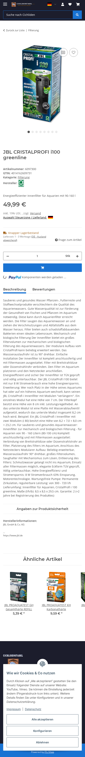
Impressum (14, 709)
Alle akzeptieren (42, 719)
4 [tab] (40, 132)
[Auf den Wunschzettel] (73, 52)
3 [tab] (36, 132)
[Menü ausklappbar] (5, 2)
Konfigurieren (42, 730)
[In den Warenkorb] (6, 43)
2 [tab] (32, 132)
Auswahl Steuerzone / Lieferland (25, 217)
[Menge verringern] (7, 256)
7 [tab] (52, 132)
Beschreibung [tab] (14, 289)
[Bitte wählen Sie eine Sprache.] (51, 4)
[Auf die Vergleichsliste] (63, 52)
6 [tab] (48, 132)
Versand (35, 213)
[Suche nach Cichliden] (77, 14)
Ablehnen (42, 742)
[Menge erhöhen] (77, 256)
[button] (62, 4)
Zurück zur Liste (15, 30)
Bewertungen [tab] (43, 289)
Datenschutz (33, 709)
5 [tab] (44, 132)
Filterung (24, 177)
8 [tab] (56, 132)
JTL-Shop (49, 752)
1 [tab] (28, 132)
